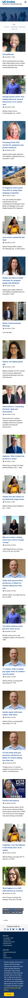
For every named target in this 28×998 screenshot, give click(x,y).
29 (16, 912)
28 (13, 912)
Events (5, 955)
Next (20, 912)
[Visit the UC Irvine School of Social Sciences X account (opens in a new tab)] (17, 929)
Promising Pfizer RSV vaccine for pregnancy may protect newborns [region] (13, 145)
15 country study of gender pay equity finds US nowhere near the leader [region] (14, 671)
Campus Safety (6, 940)
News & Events (22, 26)
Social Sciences (14, 26)
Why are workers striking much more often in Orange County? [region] (13, 539)
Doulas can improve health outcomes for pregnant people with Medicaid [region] (13, 280)
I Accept (8, 994)
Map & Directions (7, 943)
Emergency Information (9, 941)
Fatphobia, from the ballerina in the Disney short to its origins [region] (14, 847)
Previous (6, 909)
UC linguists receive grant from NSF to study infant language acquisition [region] (13, 190)
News (13, 29)
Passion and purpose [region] (11, 801)
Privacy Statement (7, 945)
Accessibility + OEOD (8, 938)
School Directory (7, 957)
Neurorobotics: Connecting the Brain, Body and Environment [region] (13, 409)
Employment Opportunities (9, 952)
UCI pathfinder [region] (8, 54)
